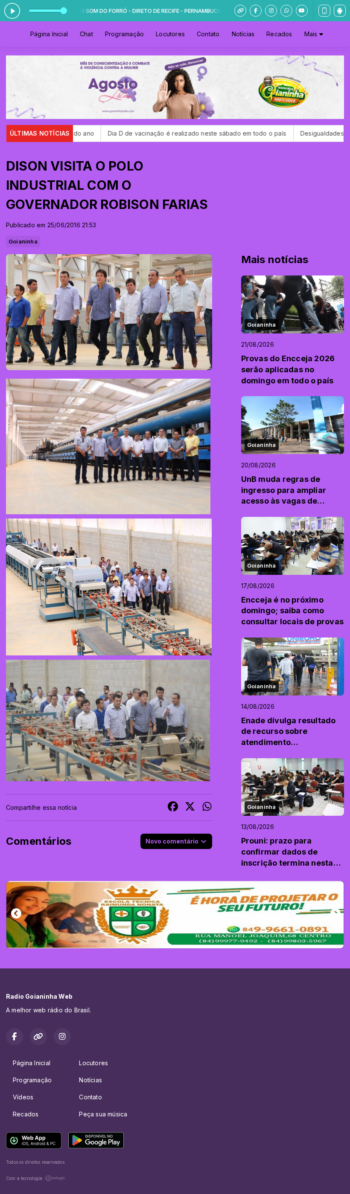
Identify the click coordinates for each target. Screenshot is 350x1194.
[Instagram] (271, 11)
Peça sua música (103, 1114)
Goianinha (23, 241)
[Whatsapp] (286, 11)
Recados (279, 34)
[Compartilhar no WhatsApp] (207, 807)
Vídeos (23, 1097)
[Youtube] (302, 11)
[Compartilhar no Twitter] (190, 807)
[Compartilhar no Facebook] (173, 807)
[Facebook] (256, 11)
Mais (311, 34)
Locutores (170, 34)
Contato (208, 34)
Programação (124, 34)
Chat (86, 34)
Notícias (243, 34)
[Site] (240, 11)
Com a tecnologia (24, 1178)
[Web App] (324, 11)
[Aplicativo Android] (340, 11)
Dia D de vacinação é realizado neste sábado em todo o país (135, 133)
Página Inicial (49, 34)
